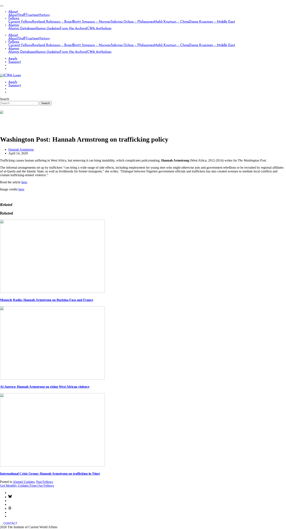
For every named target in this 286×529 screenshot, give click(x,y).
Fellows (13, 18)
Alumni (13, 25)
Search (4, 99)
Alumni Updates (47, 28)
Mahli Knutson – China (171, 21)
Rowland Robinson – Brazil (52, 21)
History (44, 15)
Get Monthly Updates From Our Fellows (27, 485)
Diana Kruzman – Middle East (212, 21)
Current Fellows (20, 21)
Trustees (32, 15)
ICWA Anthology (99, 28)
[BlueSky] (10, 497)
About (13, 11)
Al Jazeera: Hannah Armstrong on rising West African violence (44, 386)
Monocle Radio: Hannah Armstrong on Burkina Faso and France (46, 300)
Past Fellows (44, 482)
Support (14, 62)
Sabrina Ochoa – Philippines (132, 21)
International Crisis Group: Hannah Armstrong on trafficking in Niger (50, 473)
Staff (22, 15)
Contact (10, 523)
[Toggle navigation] (1, 5)
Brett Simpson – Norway (92, 21)
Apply (12, 58)
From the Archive (73, 28)
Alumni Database (21, 28)
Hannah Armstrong (21, 149)
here (24, 182)
